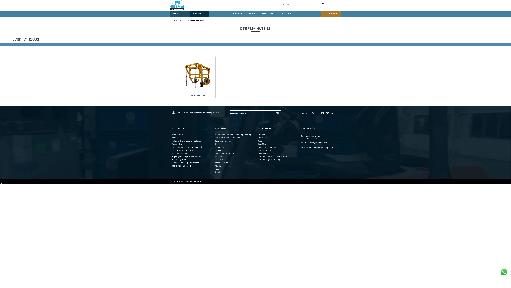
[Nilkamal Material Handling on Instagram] (332, 113)
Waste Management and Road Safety (188, 147)
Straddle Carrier (198, 95)
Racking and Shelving (181, 166)
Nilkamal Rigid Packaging (268, 159)
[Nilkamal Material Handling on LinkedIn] (337, 113)
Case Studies (263, 144)
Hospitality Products (180, 159)
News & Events (264, 150)
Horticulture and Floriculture (227, 137)
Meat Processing (222, 159)
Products (177, 13)
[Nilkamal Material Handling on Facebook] (318, 113)
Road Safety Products (181, 153)
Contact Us (268, 13)
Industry (197, 13)
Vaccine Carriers (179, 144)
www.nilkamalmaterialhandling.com (316, 147)
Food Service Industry (224, 153)
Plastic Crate (177, 134)
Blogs (252, 13)
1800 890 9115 (312, 136)
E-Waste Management (267, 147)
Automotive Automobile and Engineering (233, 134)
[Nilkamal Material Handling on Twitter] (312, 113)
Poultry (218, 166)
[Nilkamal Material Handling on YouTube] (323, 113)
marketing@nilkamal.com (316, 142)
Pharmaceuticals (222, 162)
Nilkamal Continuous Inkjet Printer (187, 141)
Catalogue (286, 13)
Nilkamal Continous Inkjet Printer (272, 156)
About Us (237, 13)
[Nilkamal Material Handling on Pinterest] (328, 113)
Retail (217, 172)
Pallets (175, 137)
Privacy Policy (263, 153)
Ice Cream (219, 156)
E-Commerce (220, 147)
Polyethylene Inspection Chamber (187, 156)
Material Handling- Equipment (185, 162)
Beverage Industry (223, 141)
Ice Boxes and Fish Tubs (182, 150)
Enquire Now (331, 13)
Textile (217, 169)
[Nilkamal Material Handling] (177, 5)
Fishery (218, 150)
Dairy (217, 144)
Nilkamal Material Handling (189, 181)
